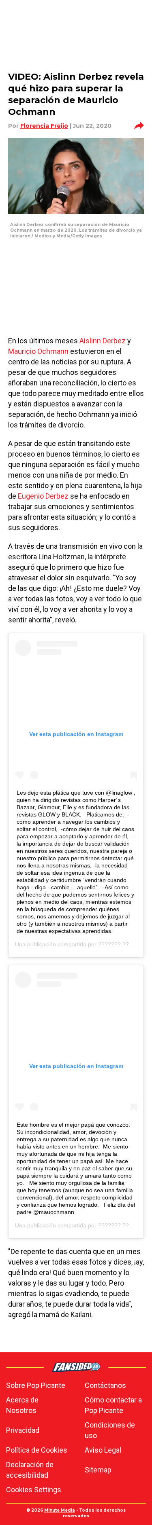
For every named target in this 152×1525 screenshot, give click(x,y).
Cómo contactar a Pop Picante (113, 1405)
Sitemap (98, 1470)
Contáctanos (105, 1385)
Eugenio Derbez (43, 496)
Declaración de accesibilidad (30, 1469)
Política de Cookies (36, 1450)
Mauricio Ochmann (38, 351)
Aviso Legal (103, 1450)
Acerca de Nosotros (22, 1405)
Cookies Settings (33, 1489)
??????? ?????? (120, 944)
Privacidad (22, 1430)
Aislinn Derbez (102, 340)
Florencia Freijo (44, 125)
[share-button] (139, 126)
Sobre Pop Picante (35, 1385)
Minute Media (59, 1510)
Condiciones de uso (110, 1430)
